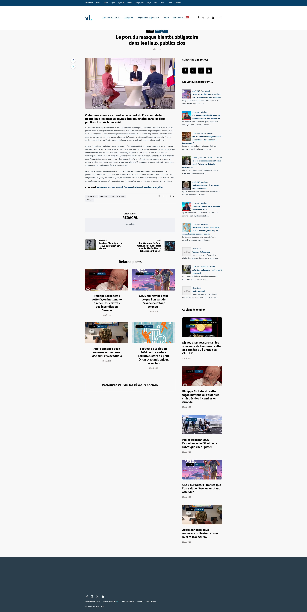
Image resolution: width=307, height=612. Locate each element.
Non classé (196, 249)
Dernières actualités (111, 17)
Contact (140, 601)
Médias (204, 112)
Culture (106, 3)
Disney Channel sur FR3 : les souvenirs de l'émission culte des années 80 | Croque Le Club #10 (201, 348)
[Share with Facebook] (73, 60)
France (98, 3)
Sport (113, 3)
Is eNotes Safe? (198, 291)
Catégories (128, 17)
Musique (101, 274)
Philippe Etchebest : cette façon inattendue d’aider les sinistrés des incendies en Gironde (107, 303)
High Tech (121, 3)
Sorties (129, 3)
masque (89, 200)
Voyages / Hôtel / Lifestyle (143, 3)
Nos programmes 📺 (110, 601)
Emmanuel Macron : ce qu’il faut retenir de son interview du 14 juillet (130, 187)
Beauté (170, 3)
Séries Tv (148, 326)
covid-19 (103, 196)
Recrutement (151, 601)
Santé (165, 31)
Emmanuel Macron (117, 196)
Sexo (155, 3)
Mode (162, 3)
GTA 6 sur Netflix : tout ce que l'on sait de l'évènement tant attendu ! (201, 488)
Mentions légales (128, 601)
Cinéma (195, 158)
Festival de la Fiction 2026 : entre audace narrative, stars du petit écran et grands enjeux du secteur (153, 356)
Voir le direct (180, 17)
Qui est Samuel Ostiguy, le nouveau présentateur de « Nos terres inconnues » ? (201, 140)
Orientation (191, 419)
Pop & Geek (149, 274)
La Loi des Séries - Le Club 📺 (198, 322)
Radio (166, 17)
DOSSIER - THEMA (206, 158)
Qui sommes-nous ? (92, 601)
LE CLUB (214, 322)
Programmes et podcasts (148, 17)
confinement (92, 196)
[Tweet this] (73, 66)
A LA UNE (150, 31)
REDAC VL (130, 218)
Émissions (178, 3)
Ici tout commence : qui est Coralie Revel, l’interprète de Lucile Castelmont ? (201, 164)
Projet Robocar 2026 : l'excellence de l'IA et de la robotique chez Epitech (199, 443)
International (89, 3)
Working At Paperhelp (201, 252)
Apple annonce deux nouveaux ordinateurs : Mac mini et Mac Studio (107, 352)
